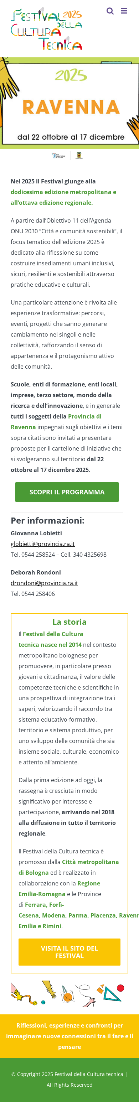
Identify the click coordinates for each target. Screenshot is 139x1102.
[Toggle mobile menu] (124, 11)
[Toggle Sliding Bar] (95, 11)
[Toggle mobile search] (110, 11)
